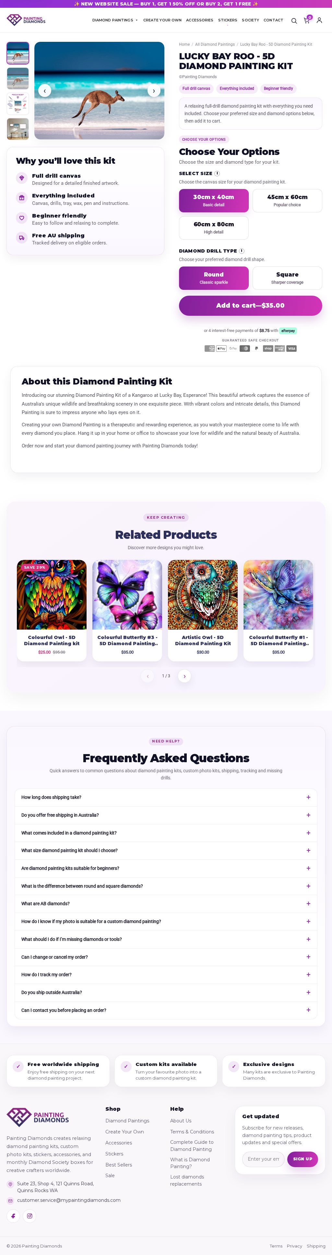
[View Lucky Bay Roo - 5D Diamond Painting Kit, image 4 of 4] (17, 129)
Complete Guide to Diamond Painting (192, 1145)
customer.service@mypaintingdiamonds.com (55, 1200)
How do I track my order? (46, 974)
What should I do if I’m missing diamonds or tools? (71, 939)
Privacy (294, 1246)
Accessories (118, 1143)
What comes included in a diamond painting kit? (69, 832)
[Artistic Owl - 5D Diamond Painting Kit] (203, 595)
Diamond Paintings (127, 1121)
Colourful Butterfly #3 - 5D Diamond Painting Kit (127, 643)
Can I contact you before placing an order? (63, 1010)
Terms (276, 1246)
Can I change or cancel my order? (54, 957)
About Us (180, 1121)
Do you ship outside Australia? (51, 992)
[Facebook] (13, 1216)
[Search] (294, 20)
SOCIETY (250, 20)
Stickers (114, 1154)
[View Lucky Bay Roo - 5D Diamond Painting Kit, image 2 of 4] (17, 78)
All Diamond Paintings (215, 44)
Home (184, 44)
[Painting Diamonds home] (25, 20)
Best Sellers (118, 1165)
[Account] (319, 20)
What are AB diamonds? (45, 903)
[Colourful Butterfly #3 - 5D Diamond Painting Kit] (127, 595)
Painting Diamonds (199, 76)
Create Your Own (124, 1132)
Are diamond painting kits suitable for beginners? (70, 868)
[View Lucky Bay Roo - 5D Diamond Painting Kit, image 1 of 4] (17, 53)
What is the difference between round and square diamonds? (82, 886)
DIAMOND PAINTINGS (112, 20)
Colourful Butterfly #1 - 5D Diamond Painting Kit (278, 643)
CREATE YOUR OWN (162, 20)
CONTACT (273, 20)
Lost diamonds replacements (187, 1180)
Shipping (316, 1246)
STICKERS (228, 20)
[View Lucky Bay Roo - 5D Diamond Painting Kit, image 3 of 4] (17, 103)
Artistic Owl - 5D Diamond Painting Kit (203, 640)
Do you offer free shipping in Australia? (60, 815)
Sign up (302, 1158)
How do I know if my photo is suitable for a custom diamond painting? (91, 921)
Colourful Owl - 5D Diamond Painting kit (51, 640)
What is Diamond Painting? (190, 1163)
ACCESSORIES (199, 20)
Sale (110, 1175)
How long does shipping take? (51, 797)
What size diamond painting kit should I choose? (69, 850)
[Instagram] (29, 1216)
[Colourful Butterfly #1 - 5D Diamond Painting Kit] (278, 595)
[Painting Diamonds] (37, 1117)
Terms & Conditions (192, 1132)
